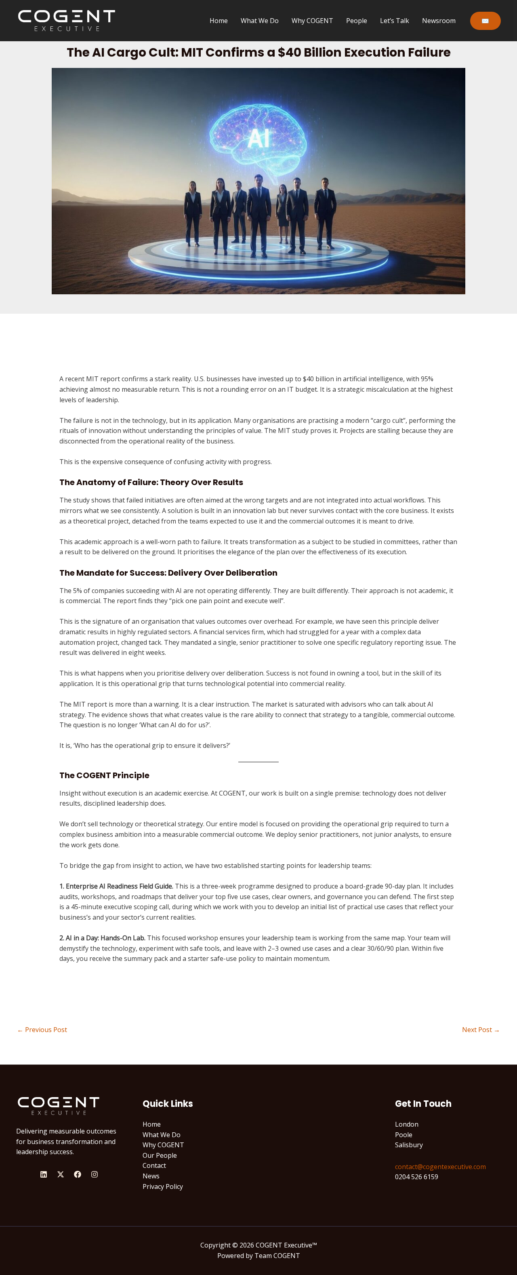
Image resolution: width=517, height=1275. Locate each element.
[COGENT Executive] (66, 19)
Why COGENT (312, 20)
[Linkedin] (43, 1174)
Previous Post (42, 1029)
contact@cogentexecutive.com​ (440, 1166)
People (356, 20)
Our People (160, 1155)
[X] (60, 1174)
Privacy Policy (163, 1186)
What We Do (260, 20)
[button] (485, 21)
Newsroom (439, 20)
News (151, 1176)
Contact (154, 1165)
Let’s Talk (394, 20)
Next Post (481, 1029)
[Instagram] (94, 1174)
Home (219, 20)
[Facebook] (77, 1174)
